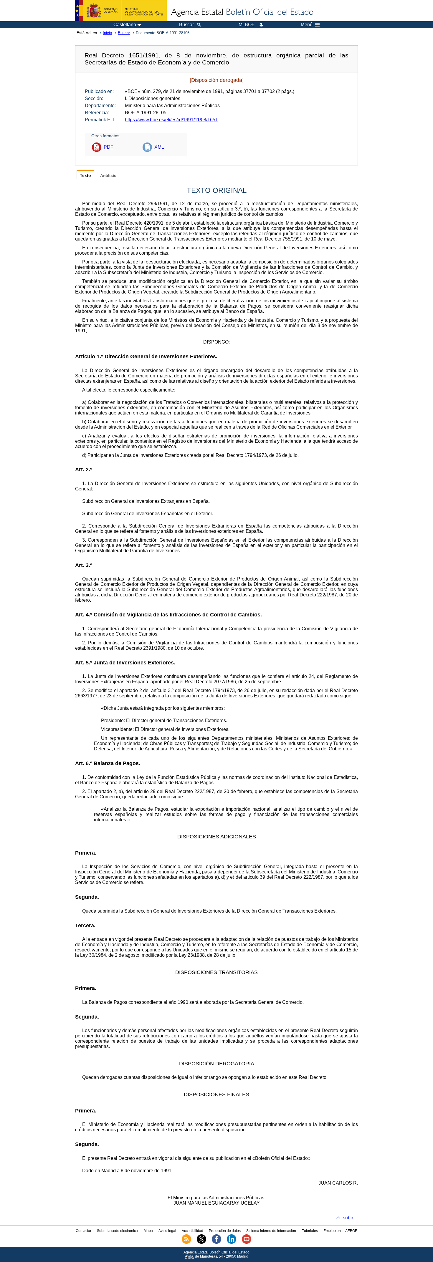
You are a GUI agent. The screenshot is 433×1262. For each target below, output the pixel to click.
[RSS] (186, 1243)
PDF (108, 147)
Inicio (107, 33)
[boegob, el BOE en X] (201, 1243)
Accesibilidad (192, 1231)
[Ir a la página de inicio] (241, 12)
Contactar (83, 1231)
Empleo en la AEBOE (340, 1231)
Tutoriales (310, 1231)
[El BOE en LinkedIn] (231, 1243)
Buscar (124, 33)
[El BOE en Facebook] (216, 1243)
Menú (307, 24)
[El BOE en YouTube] (246, 1243)
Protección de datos (225, 1231)
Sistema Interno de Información (271, 1231)
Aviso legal (167, 1231)
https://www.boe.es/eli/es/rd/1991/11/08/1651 (171, 119)
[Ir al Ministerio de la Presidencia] (121, 10)
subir (348, 1217)
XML (159, 147)
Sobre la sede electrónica (117, 1231)
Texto (85, 175)
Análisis (108, 175)
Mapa (148, 1231)
